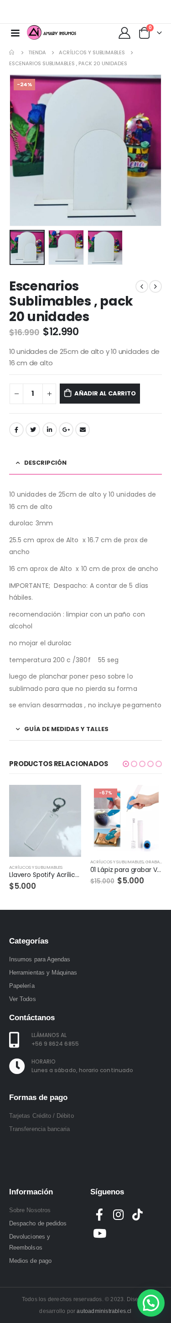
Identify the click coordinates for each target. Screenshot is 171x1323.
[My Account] (124, 32)
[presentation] (20, 150)
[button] (126, 763)
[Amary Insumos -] (52, 32)
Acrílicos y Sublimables (35, 867)
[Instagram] (149, 12)
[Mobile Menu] (15, 32)
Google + (66, 429)
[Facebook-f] (99, 1214)
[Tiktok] (164, 12)
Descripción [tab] (45, 462)
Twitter (33, 429)
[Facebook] (120, 12)
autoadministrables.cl (104, 1311)
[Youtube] (135, 12)
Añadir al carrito (105, 393)
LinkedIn (49, 429)
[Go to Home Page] (12, 52)
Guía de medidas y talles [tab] (66, 729)
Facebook (16, 429)
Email (82, 429)
